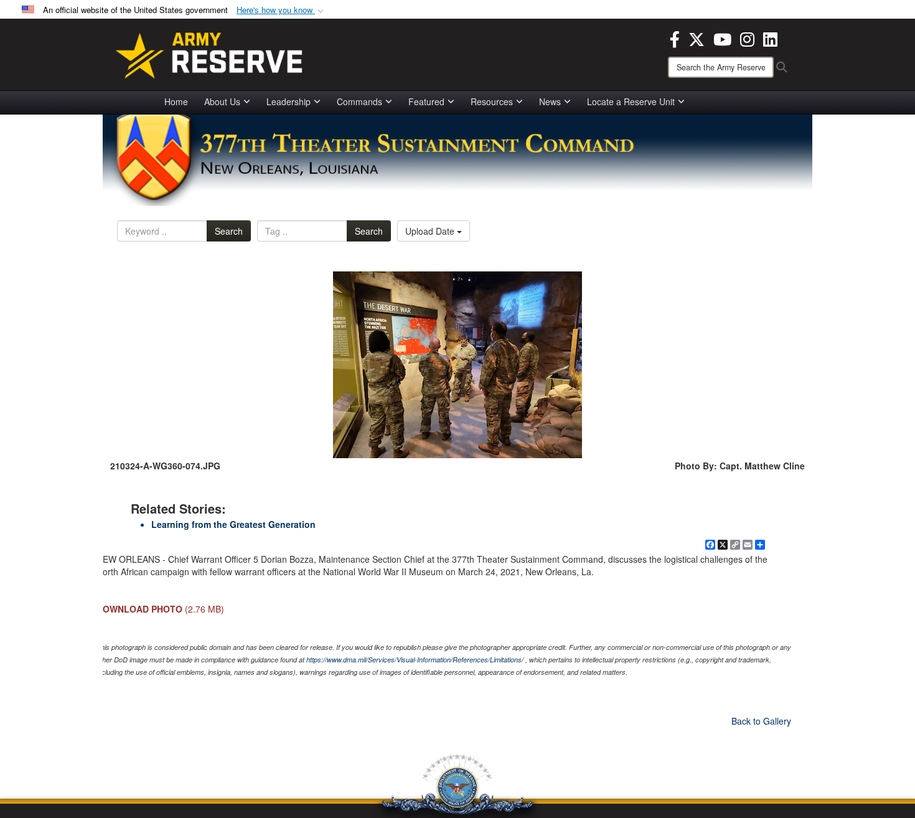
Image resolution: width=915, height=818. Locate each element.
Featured (426, 101)
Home (176, 101)
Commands (359, 101)
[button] (281, 10)
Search (229, 231)
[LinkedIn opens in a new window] (770, 38)
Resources (492, 101)
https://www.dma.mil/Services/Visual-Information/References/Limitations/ (414, 659)
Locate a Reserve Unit (631, 101)
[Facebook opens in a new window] (675, 38)
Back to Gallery (761, 721)
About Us (222, 101)
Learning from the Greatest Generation (233, 524)
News (550, 101)
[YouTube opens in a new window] (722, 38)
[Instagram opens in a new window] (747, 38)
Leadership (288, 101)
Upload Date (431, 231)
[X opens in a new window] (696, 38)
